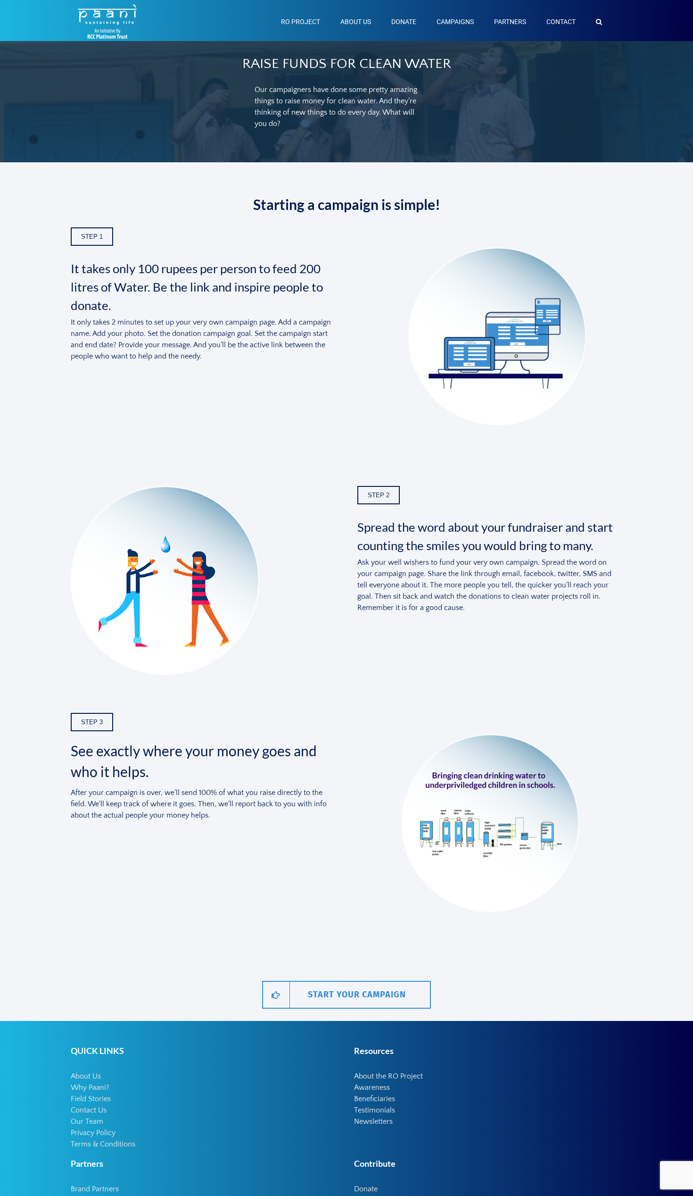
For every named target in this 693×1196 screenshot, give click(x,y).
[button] (599, 20)
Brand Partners (95, 1189)
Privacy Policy (93, 1133)
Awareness (372, 1087)
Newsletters (373, 1121)
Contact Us (89, 1110)
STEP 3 (92, 722)
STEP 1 (92, 236)
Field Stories (91, 1099)
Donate (366, 1189)
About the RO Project (388, 1076)
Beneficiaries (374, 1099)
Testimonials (374, 1110)
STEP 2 (378, 495)
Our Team (87, 1121)
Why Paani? (90, 1087)
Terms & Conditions (103, 1144)
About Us (86, 1076)
